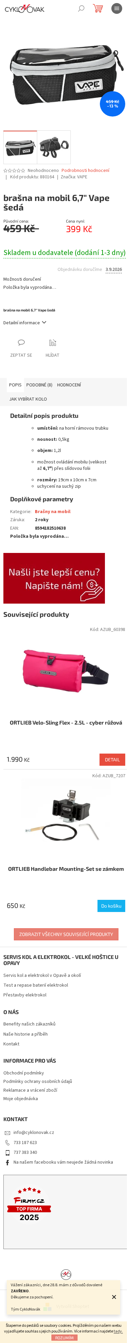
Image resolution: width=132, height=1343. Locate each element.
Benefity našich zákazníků (29, 1024)
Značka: (74, 177)
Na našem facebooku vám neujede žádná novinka (63, 1162)
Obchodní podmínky (23, 1073)
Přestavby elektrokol (24, 995)
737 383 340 (25, 1152)
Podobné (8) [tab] (39, 385)
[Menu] (117, 8)
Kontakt (11, 1044)
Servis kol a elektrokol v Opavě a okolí (42, 975)
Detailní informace (21, 323)
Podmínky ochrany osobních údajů (37, 1081)
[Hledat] (81, 8)
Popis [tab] (15, 385)
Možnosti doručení (22, 279)
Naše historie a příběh (25, 1034)
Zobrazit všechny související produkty (66, 934)
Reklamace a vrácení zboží (30, 1090)
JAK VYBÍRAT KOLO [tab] (28, 399)
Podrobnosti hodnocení (85, 171)
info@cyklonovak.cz (34, 1132)
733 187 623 (25, 1142)
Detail (112, 759)
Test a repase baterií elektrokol (35, 985)
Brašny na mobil (52, 511)
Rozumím (64, 1337)
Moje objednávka (20, 1098)
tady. (118, 1331)
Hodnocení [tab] (69, 385)
